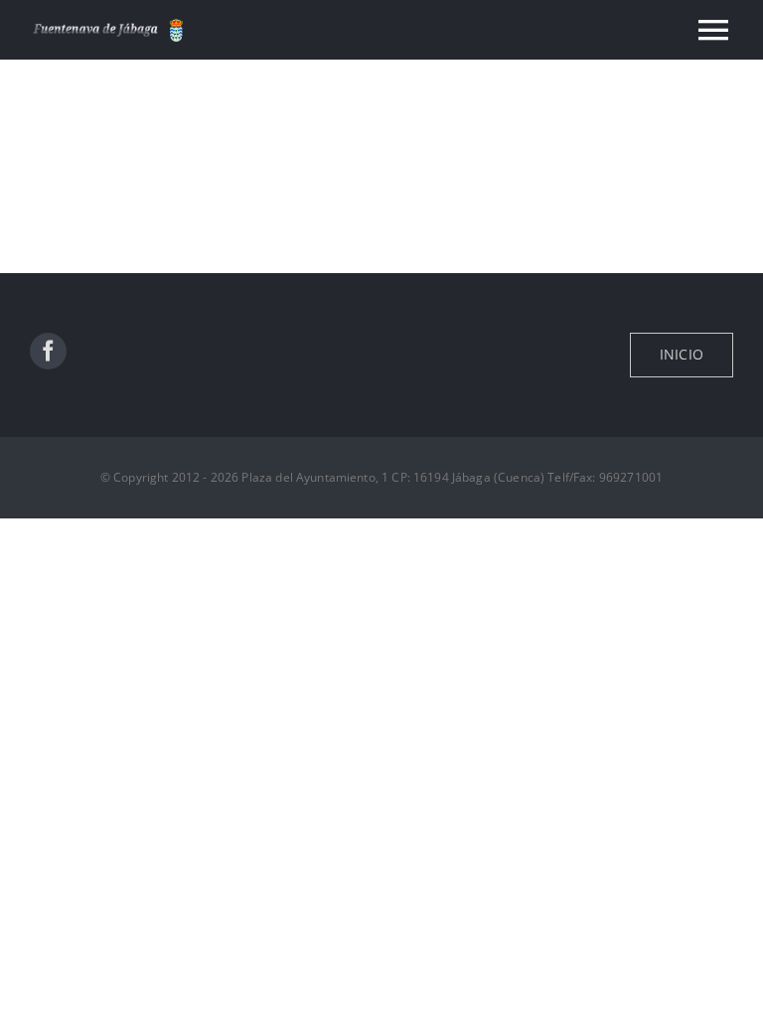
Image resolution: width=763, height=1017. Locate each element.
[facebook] (48, 351)
